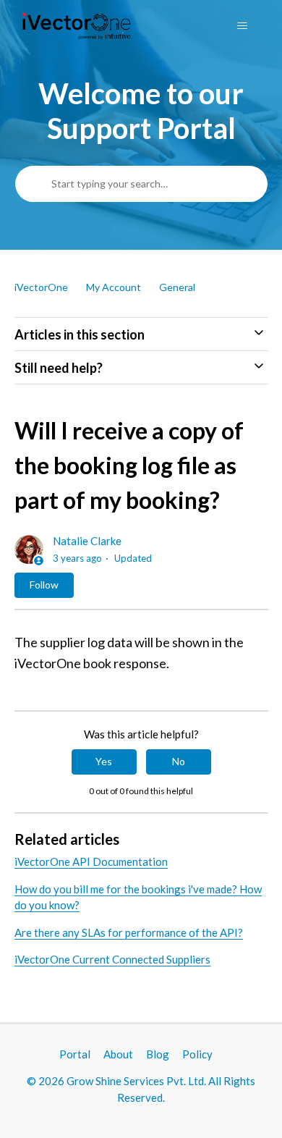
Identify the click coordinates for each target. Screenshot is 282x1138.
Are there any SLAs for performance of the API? (128, 932)
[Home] (76, 26)
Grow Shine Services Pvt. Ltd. (136, 1080)
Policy (197, 1054)
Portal (74, 1054)
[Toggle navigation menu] (242, 26)
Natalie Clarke (87, 540)
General (177, 287)
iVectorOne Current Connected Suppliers (112, 959)
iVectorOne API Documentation (91, 861)
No (178, 761)
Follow (44, 584)
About (118, 1054)
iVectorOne (41, 287)
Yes (103, 761)
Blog (157, 1054)
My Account (113, 287)
